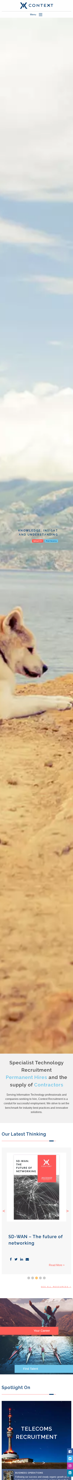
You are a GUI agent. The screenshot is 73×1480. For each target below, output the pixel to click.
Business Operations (29, 1472)
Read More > (57, 1265)
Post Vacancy (51, 541)
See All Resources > (56, 1287)
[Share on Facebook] (11, 1259)
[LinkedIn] (70, 1472)
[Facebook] (70, 1451)
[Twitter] (70, 1458)
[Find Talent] (36, 1355)
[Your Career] (36, 1317)
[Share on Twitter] (15, 1259)
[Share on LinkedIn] (21, 1259)
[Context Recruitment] (36, 5)
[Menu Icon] (40, 14)
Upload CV (37, 541)
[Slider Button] (28, 1278)
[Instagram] (70, 1466)
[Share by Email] (27, 1259)
